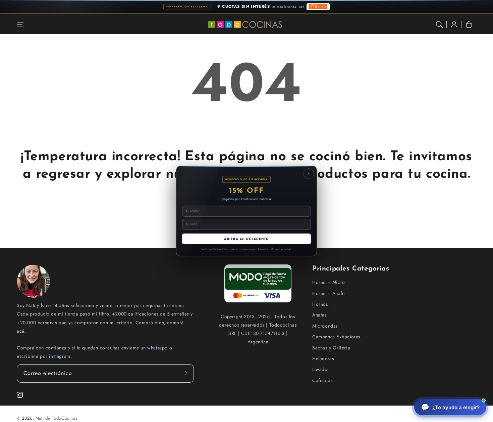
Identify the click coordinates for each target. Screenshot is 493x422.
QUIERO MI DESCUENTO (246, 239)
